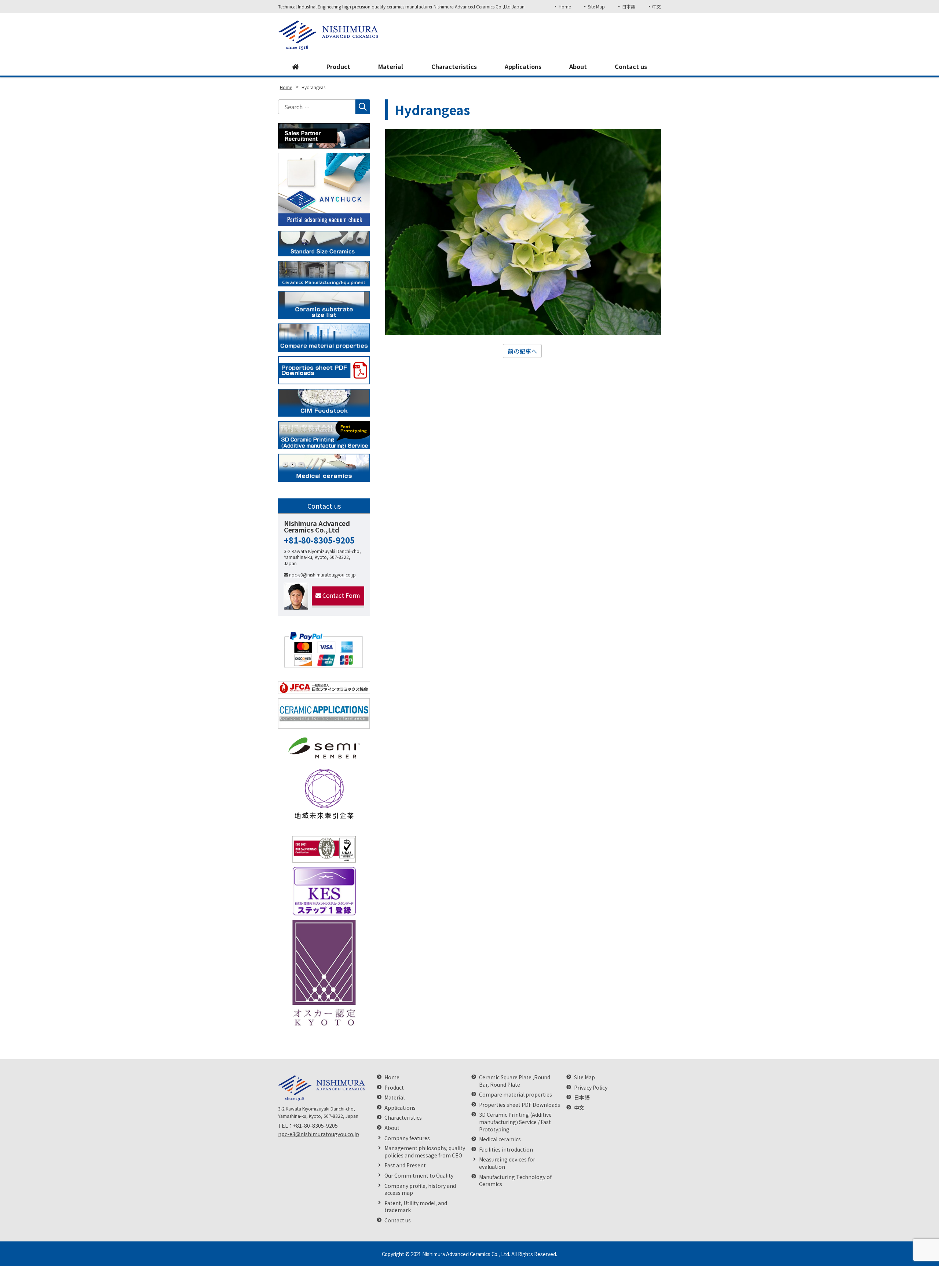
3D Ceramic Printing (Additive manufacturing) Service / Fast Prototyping (515, 1122)
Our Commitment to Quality (418, 1175)
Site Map (596, 6)
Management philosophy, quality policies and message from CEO (424, 1152)
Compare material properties (515, 1094)
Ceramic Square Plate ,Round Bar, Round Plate (514, 1081)
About (578, 66)
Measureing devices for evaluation (507, 1163)
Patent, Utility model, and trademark (415, 1207)
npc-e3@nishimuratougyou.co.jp (322, 574)
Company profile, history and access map (420, 1189)
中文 (656, 6)
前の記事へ (522, 351)
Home (564, 6)
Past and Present (405, 1165)
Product (338, 66)
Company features (407, 1138)
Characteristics (454, 66)
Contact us (631, 66)
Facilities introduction (506, 1149)
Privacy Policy (590, 1087)
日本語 (628, 6)
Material (390, 66)
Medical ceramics (500, 1139)
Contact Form (341, 595)
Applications (523, 66)
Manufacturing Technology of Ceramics (515, 1181)
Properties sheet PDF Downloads (519, 1104)
